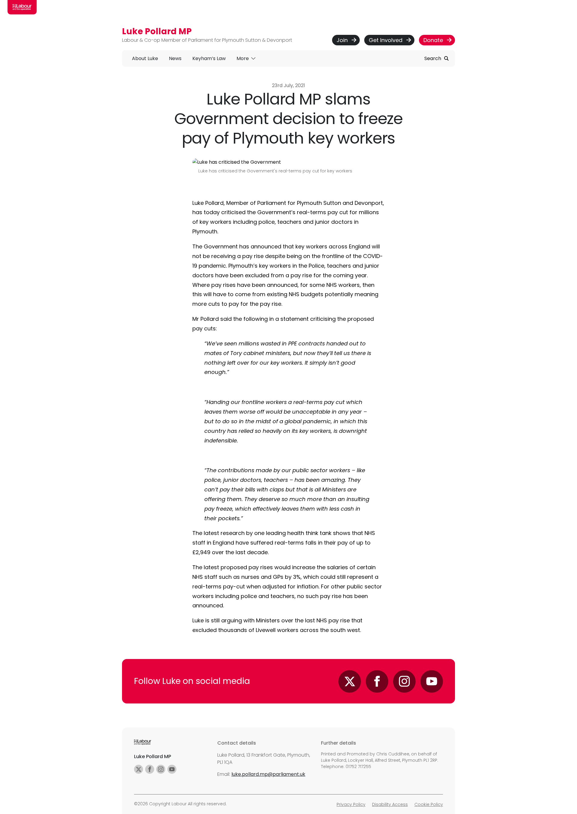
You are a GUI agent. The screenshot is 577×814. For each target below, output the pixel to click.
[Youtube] (431, 681)
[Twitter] (349, 681)
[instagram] (160, 769)
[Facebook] (377, 681)
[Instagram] (404, 681)
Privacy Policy (351, 804)
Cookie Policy (428, 804)
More (243, 58)
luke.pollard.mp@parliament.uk (268, 774)
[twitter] (138, 769)
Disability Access (390, 804)
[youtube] (171, 769)
